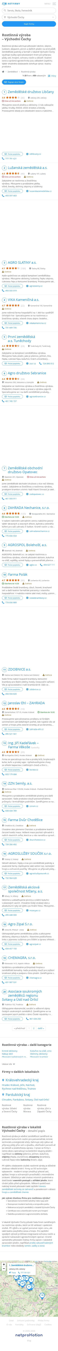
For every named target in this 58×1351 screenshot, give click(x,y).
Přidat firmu (43, 1320)
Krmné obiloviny (9, 1051)
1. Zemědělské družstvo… (21, 1265)
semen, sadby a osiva (34, 1245)
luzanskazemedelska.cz (41, 191)
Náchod (30, 1085)
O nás (9, 1324)
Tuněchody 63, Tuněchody (40, 346)
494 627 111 (49, 564)
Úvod (11, 1320)
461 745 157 (11, 401)
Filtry (53, 75)
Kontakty (19, 1324)
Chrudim (7, 1099)
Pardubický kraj (18, 1095)
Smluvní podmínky (25, 1320)
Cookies (48, 1324)
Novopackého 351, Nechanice (43, 514)
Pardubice (18, 1099)
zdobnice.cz (35, 689)
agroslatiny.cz (36, 286)
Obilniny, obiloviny (38, 1053)
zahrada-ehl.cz (37, 729)
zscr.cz (33, 363)
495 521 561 (11, 734)
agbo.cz (33, 564)
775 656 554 (11, 535)
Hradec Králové (10, 1085)
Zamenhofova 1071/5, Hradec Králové (19, 712)
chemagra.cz (36, 977)
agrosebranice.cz (38, 396)
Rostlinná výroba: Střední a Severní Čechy (9, 1108)
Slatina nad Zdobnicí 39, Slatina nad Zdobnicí (22, 675)
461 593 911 (11, 498)
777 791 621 (11, 158)
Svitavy (29, 1099)
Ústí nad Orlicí (41, 1099)
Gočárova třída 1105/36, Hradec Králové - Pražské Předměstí (28, 789)
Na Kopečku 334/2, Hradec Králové (18, 755)
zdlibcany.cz (35, 154)
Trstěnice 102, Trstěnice (14, 1004)
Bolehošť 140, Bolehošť (14, 550)
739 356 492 (11, 844)
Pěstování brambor (39, 1056)
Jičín (22, 1085)
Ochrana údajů (34, 1324)
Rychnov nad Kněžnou (14, 1088)
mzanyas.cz (35, 910)
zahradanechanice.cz (40, 531)
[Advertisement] (29, 132)
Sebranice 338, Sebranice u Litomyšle (19, 382)
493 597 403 (11, 195)
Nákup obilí (7, 1053)
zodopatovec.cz (37, 494)
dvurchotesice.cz (37, 839)
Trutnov (31, 1088)
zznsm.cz (34, 806)
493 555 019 (11, 290)
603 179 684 (11, 774)
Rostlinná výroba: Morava (27, 1108)
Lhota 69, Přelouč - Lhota (14, 930)
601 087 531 (11, 982)
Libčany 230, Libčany (38, 98)
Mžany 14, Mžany (11, 896)
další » (41, 1028)
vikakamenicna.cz (38, 323)
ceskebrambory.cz (38, 598)
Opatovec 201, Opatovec (14, 477)
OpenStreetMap (47, 1261)
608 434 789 (11, 810)
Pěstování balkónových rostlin (16, 1056)
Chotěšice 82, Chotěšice (14, 825)
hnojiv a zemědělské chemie (15, 1192)
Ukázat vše (7, 1064)
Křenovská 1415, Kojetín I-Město (17, 963)
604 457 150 (11, 948)
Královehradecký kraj (22, 1080)
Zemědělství (13, 71)
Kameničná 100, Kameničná (41, 306)
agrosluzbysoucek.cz (39, 873)
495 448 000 (11, 915)
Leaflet (36, 1261)
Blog (29, 1340)
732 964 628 (11, 878)
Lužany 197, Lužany (38, 174)
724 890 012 (48, 363)
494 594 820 (11, 694)
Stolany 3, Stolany (11, 859)
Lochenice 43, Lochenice (39, 580)
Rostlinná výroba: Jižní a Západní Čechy (44, 1108)
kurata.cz (34, 769)
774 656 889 (11, 602)
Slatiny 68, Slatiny (38, 268)
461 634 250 (35, 1018)
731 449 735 (11, 327)
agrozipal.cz (35, 944)
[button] (31, 1280)
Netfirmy (14, 3)
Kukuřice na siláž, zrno (40, 1051)
